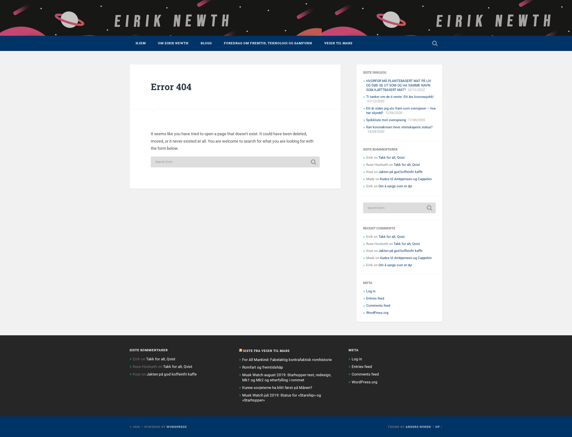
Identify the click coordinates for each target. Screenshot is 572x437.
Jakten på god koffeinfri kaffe (401, 172)
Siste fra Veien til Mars (266, 351)
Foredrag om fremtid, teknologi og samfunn (268, 43)
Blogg (206, 43)
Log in (370, 291)
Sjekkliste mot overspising (386, 120)
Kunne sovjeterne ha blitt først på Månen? (277, 387)
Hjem (141, 43)
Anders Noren (418, 427)
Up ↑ (438, 427)
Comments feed (378, 306)
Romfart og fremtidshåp (262, 367)
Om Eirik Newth (173, 43)
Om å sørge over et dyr (395, 186)
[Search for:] (235, 161)
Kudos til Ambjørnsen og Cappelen (406, 179)
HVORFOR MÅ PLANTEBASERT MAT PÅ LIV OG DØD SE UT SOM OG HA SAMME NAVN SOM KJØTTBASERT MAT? (398, 85)
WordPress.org (377, 313)
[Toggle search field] (434, 43)
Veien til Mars (338, 43)
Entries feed (375, 298)
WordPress (176, 427)
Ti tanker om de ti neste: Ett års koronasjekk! (400, 97)
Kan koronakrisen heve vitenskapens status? (399, 127)
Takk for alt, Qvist (392, 158)
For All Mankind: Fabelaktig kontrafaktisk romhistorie (287, 359)
